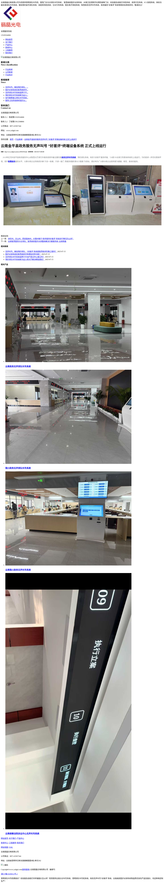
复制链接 (25, 869)
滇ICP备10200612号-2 (9, 874)
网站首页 (8, 39)
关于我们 (8, 42)
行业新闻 (8, 69)
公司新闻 (8, 72)
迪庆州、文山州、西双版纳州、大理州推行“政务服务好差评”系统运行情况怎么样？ (41, 239)
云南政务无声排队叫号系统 (18, 366)
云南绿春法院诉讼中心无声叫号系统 (22, 833)
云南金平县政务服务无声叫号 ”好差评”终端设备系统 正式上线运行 (50, 139)
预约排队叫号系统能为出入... (16, 95)
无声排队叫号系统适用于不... (16, 92)
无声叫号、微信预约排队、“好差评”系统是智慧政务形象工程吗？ (31, 251)
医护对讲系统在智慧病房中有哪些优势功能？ (23, 254)
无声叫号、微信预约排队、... (16, 87)
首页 (11, 139)
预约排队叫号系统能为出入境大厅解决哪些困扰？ (25, 259)
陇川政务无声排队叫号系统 (18, 468)
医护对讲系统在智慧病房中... (16, 90)
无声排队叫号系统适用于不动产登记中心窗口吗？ (25, 257)
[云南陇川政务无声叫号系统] (68, 565)
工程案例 (8, 50)
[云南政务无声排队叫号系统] (68, 361)
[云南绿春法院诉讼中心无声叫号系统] (68, 829)
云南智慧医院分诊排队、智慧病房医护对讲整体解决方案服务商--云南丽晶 (37, 241)
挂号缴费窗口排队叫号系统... (16, 98)
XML (11, 847)
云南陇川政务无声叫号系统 (18, 570)
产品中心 (8, 45)
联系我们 (8, 53)
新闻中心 (8, 47)
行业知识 (8, 75)
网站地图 (4, 847)
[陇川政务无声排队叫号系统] (68, 463)
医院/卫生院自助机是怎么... (16, 100)
